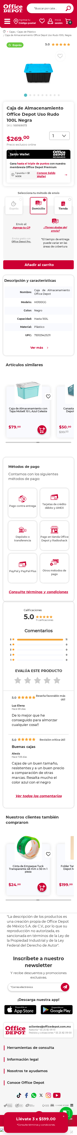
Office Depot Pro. (21, 241)
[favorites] (42, 21)
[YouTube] (57, 1095)
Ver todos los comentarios (38, 796)
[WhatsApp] (33, 1095)
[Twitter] (41, 1095)
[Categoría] (7, 21)
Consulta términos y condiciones (38, 592)
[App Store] (20, 1010)
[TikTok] (19, 1095)
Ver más (36, 348)
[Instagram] (48, 1095)
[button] (25, 95)
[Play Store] (57, 1010)
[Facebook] (26, 1095)
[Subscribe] (65, 987)
